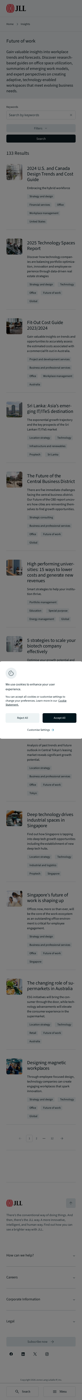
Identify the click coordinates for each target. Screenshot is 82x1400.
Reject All (22, 718)
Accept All (59, 718)
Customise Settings (41, 730)
